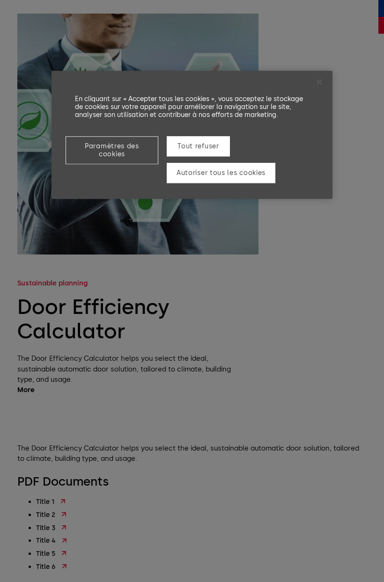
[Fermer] (319, 82)
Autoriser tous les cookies (221, 173)
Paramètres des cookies (112, 150)
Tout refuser (198, 146)
